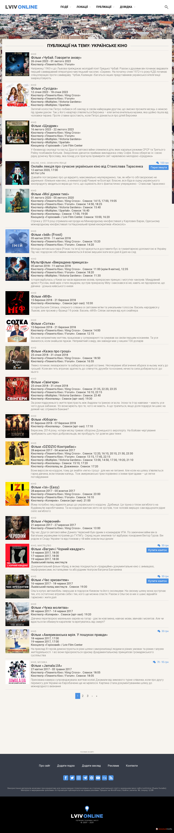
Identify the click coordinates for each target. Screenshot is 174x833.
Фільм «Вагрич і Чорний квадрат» (58, 549)
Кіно (33, 54)
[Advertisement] (87, 726)
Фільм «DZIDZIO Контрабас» (53, 447)
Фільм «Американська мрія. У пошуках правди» (69, 635)
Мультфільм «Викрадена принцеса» (59, 262)
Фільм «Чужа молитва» (50, 608)
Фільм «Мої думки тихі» (50, 194)
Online (35, 163)
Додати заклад (91, 765)
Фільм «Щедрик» (44, 126)
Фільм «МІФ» (41, 296)
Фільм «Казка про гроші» (51, 351)
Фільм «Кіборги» (44, 419)
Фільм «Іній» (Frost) (46, 235)
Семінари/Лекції (56, 163)
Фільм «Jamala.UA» (46, 666)
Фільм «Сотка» (43, 324)
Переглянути (159, 167)
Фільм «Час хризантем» (50, 580)
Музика (42, 662)
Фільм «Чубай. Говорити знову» (56, 58)
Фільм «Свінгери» (45, 382)
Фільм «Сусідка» (44, 88)
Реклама (113, 765)
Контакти (132, 765)
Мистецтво (44, 545)
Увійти (125, 790)
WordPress (116, 790)
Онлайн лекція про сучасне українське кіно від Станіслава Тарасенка (87, 166)
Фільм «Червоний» (46, 521)
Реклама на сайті (87, 752)
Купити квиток (157, 550)
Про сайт (44, 765)
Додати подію (66, 765)
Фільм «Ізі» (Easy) (45, 487)
